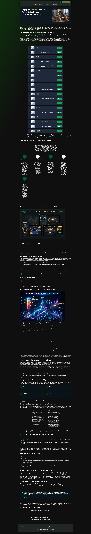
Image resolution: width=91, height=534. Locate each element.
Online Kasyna (35, 4)
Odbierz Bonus (59, 47)
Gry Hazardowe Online (47, 4)
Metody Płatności (55, 4)
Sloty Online (40, 4)
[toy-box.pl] (22, 2)
